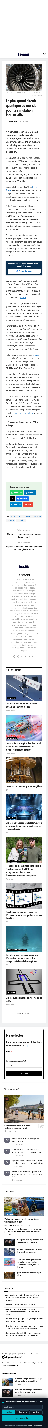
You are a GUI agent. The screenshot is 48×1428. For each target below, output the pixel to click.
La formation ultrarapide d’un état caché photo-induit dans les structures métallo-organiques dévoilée (23, 746)
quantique (37, 516)
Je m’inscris (21, 1418)
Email (29, 504)
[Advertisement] (24, 25)
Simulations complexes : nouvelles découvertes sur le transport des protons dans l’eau (24, 915)
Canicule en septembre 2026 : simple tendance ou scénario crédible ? (17, 1126)
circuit (13, 516)
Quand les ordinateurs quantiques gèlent (24, 786)
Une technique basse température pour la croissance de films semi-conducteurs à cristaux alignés (24, 826)
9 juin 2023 (24, 122)
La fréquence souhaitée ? (16, 1061)
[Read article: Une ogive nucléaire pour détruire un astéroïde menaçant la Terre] (9, 1242)
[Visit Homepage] (24, 54)
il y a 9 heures (11, 753)
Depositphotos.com (33, 1354)
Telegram (17, 504)
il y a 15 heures (11, 833)
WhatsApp (17, 493)
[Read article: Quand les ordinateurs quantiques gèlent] (24, 770)
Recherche (12, 738)
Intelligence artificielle (17, 860)
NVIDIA (23, 297)
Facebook (23, 499)
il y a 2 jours (10, 965)
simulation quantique (24, 413)
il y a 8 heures (11, 710)
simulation (20, 520)
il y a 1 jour (10, 879)
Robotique (11, 698)
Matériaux (11, 817)
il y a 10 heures (11, 790)
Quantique (12, 781)
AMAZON (15, 1365)
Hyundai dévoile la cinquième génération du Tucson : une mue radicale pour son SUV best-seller (27, 1174)
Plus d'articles (24, 1013)
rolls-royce (10, 520)
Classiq (36, 355)
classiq (21, 516)
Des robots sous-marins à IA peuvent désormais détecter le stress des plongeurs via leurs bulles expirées (22, 958)
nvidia (28, 516)
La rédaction (13, 122)
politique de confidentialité (35, 1425)
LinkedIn (30, 493)
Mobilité (10, 1214)
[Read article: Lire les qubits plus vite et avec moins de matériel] (24, 982)
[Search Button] (44, 54)
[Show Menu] (3, 54)
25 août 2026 (22, 1225)
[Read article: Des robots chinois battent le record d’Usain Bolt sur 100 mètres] (24, 688)
